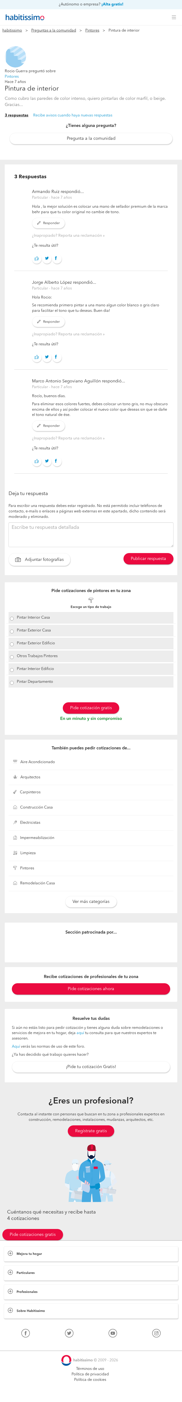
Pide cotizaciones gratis (33, 1235)
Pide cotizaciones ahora (91, 989)
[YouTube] (113, 1334)
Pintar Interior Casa (33, 618)
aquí (80, 1033)
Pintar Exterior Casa (34, 630)
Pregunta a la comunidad (91, 138)
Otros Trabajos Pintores (37, 656)
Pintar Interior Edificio (35, 669)
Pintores (92, 31)
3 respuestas (16, 115)
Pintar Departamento (35, 682)
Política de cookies (90, 1380)
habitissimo (12, 31)
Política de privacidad (90, 1374)
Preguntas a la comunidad (53, 31)
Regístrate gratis (91, 1131)
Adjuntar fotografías (44, 560)
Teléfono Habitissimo (22, 1344)
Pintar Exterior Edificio (36, 643)
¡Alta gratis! (112, 4)
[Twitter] (69, 1334)
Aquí (16, 1047)
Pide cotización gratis (91, 708)
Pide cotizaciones (91, 1394)
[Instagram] (156, 1334)
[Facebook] (25, 1334)
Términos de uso (90, 1369)
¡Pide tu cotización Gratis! (91, 1067)
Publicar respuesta (148, 559)
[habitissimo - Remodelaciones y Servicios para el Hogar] (23, 17)
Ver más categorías (91, 902)
